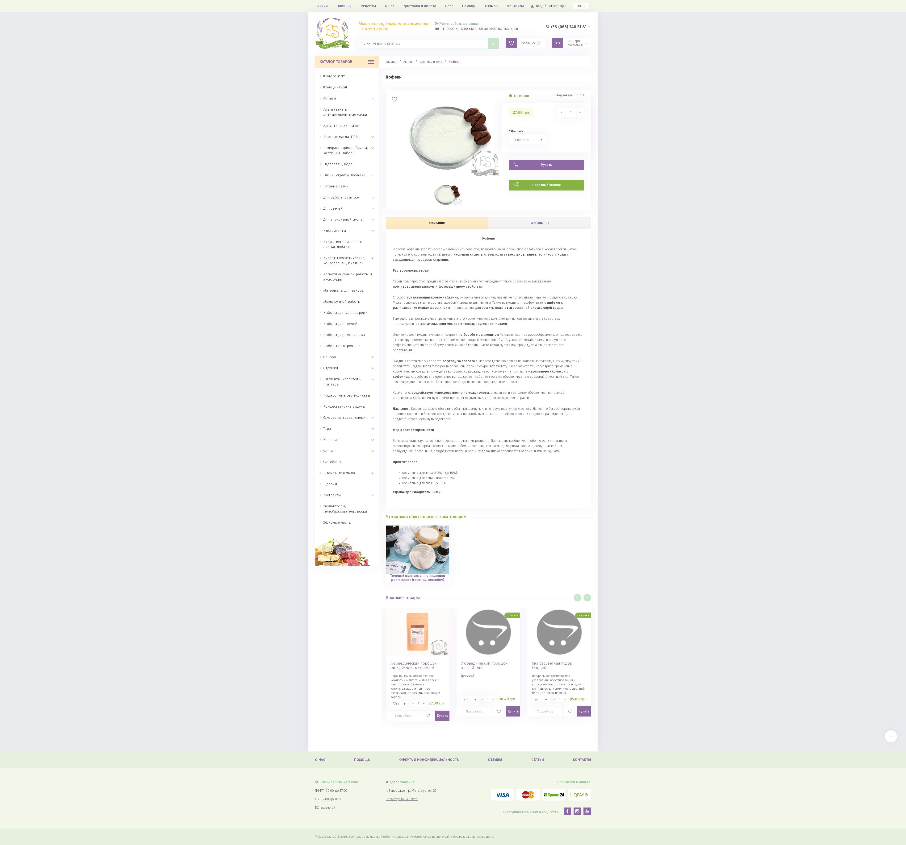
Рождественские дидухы (344, 406)
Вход (539, 6)
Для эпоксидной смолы (343, 219)
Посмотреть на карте (402, 799)
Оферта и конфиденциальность (429, 760)
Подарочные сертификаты (346, 395)
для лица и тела (430, 61)
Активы (329, 98)
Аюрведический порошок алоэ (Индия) (484, 665)
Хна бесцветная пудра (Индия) (552, 665)
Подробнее (403, 715)
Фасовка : (518, 131)
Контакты (515, 6)
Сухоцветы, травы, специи (345, 417)
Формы (329, 451)
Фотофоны (333, 462)
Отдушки (330, 368)
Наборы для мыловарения (346, 313)
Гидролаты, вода (337, 164)
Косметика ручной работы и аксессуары (347, 277)
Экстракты (332, 495)
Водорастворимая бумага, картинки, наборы (345, 150)
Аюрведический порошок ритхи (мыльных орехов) (413, 665)
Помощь (469, 6)
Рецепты (368, 6)
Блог (449, 6)
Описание (437, 223)
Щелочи (330, 484)
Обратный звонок (546, 185)
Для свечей (333, 208)
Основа (329, 357)
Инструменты (334, 230)
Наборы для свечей (340, 324)
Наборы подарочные (341, 346)
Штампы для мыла (339, 473)
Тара (327, 429)
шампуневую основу (516, 409)
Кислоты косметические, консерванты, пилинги (344, 260)
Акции (322, 6)
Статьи (537, 760)
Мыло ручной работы (342, 301)
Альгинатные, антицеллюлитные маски (345, 112)
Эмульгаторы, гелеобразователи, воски (345, 509)
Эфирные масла (337, 522)
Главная (391, 61)
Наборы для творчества (344, 335)
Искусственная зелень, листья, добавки (342, 244)
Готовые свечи (336, 186)
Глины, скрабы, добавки (344, 175)
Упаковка (331, 440)
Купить (442, 716)
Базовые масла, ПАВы (342, 137)
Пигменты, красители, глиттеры (342, 381)
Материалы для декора (343, 290)
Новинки (344, 6)
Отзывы (491, 6)
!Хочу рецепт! (334, 76)
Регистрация (556, 6)
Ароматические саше (341, 126)
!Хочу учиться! (335, 87)
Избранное (530, 43)
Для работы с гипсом (341, 197)
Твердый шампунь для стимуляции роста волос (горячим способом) (417, 578)
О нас (389, 6)
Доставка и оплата (420, 6)
